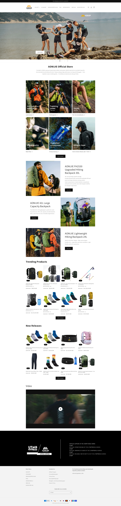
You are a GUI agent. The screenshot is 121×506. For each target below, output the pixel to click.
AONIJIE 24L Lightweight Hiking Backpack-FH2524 (86, 310)
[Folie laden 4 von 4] (62, 61)
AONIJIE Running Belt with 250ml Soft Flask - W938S (69, 372)
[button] (37, 7)
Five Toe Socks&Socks (78, 115)
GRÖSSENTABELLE (29, 480)
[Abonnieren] (70, 492)
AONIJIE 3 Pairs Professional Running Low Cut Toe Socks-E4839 (34, 348)
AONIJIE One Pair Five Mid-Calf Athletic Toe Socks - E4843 (51, 372)
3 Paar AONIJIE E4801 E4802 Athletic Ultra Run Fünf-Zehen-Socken (68, 310)
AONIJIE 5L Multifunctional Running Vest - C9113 (86, 348)
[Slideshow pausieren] (68, 61)
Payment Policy (52, 483)
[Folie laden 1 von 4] (56, 61)
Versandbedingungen (53, 474)
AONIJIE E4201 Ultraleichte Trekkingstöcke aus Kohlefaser (86, 284)
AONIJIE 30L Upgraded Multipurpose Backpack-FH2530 (32, 284)
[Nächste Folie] (64, 61)
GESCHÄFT (28, 471)
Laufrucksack (29, 115)
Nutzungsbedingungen (53, 478)
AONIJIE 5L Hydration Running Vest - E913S (34, 309)
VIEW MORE (40, 52)
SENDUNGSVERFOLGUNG (31, 476)
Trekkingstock (52, 115)
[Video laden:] (60, 409)
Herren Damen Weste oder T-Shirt (81, 151)
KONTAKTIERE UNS (29, 485)
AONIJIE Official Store (58, 503)
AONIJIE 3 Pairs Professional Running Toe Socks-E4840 (51, 310)
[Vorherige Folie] (53, 61)
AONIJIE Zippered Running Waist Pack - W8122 (68, 348)
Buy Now (69, 190)
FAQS (27, 478)
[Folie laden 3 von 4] (60, 61)
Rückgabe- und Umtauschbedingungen (57, 480)
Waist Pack (28, 151)
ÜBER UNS (28, 483)
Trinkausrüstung (53, 151)
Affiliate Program (52, 471)
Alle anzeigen (61, 156)
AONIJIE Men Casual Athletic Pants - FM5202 (34, 371)
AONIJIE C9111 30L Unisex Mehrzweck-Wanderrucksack (50, 284)
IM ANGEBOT (28, 474)
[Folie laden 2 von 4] (58, 61)
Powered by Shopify (65, 503)
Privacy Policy (52, 476)
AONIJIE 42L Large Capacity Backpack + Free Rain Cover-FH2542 (69, 284)
